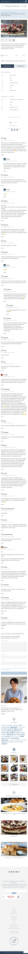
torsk (11, 742)
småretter (15, 738)
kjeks (23, 732)
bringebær (15, 725)
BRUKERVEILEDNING (14, 931)
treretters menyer (18, 741)
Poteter (7, 736)
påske (11, 736)
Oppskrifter (7, 12)
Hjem (2, 12)
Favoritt (4, 729)
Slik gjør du (20, 66)
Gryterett (15, 731)
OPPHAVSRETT (14, 927)
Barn (7, 725)
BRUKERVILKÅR (14, 933)
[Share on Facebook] (12, 130)
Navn (3, 654)
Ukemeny (14, 917)
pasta (23, 734)
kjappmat (18, 732)
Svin (7, 742)
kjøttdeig (3, 734)
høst (21, 730)
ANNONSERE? (14, 913)
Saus (3, 738)
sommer (4, 740)
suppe (3, 742)
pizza (2, 736)
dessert (13, 727)
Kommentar (4, 640)
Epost (3, 660)
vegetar (4, 744)
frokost (3, 730)
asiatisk (3, 725)
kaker (12, 733)
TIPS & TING (14, 919)
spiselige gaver (18, 740)
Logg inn (22, 1)
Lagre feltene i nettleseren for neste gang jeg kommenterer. (14, 669)
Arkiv (14, 921)
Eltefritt (20, 727)
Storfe (24, 740)
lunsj (18, 734)
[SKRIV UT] (13, 40)
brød (20, 725)
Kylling (10, 734)
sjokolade (8, 738)
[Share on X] (14, 130)
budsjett (3, 727)
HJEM (14, 908)
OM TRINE (14, 910)
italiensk (3, 732)
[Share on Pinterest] (17, 130)
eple (23, 727)
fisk (15, 729)
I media (14, 923)
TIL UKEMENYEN (14, 784)
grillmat (8, 731)
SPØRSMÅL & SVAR (14, 925)
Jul (8, 733)
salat (22, 736)
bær (8, 727)
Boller (10, 725)
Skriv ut (15, 122)
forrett (20, 729)
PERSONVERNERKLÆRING (14, 928)
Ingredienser (7, 66)
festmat (10, 729)
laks (14, 734)
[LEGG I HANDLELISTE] (10, 40)
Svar (5, 171)
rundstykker (16, 736)
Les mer (3, 713)
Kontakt (14, 911)
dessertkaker (14, 12)
